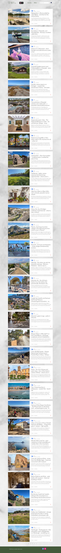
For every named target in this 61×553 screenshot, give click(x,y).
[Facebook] (43, 549)
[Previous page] (24, 544)
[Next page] (36, 544)
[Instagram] (45, 549)
